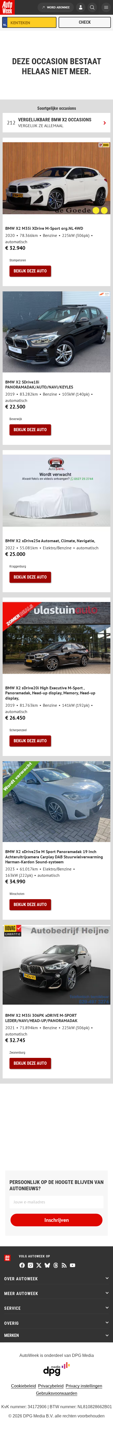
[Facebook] (22, 1265)
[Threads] (56, 1265)
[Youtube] (72, 1265)
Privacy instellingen (84, 1386)
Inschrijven (56, 1220)
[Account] (80, 8)
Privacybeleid (51, 1386)
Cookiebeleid (23, 1386)
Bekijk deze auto (30, 270)
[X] (39, 1265)
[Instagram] (30, 1265)
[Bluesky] (47, 1265)
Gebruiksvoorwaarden (56, 1393)
